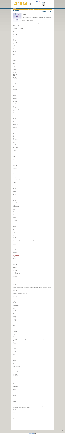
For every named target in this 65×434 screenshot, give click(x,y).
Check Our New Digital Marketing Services (32, 9)
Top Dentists (16, 10)
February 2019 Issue (46, 11)
